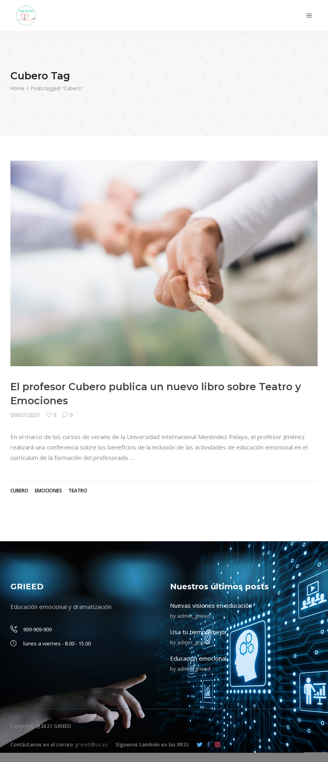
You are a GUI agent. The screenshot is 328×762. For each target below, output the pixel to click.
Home (17, 88)
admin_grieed (193, 615)
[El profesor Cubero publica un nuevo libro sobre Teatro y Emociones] (164, 263)
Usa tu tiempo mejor (198, 632)
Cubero (19, 490)
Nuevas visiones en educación (211, 605)
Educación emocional (198, 658)
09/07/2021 (25, 415)
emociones (48, 490)
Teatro (77, 490)
